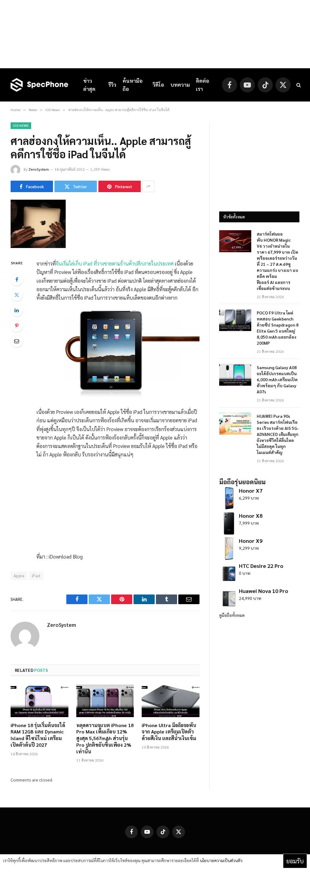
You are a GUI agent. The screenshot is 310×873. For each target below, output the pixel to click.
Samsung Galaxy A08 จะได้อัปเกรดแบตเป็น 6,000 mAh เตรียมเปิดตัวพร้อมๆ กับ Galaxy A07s (277, 379)
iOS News (21, 125)
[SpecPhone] (39, 84)
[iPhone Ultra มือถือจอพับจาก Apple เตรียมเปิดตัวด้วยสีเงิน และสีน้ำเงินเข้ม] (171, 701)
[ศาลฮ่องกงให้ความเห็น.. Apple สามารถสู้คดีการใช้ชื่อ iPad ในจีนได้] (38, 246)
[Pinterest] (17, 326)
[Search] (298, 85)
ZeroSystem (38, 169)
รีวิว (112, 84)
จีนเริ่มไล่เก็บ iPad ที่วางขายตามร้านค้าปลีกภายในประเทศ (114, 263)
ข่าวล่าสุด (89, 84)
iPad (36, 575)
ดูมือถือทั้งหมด (232, 615)
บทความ (180, 84)
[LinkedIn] (17, 310)
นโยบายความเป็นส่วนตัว (221, 860)
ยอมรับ (295, 861)
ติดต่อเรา (202, 84)
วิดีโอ (158, 84)
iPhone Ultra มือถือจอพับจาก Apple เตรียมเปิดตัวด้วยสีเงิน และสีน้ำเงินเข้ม (169, 732)
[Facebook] (17, 279)
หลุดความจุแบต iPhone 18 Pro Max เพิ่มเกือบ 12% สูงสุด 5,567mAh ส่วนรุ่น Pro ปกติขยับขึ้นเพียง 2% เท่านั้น (105, 738)
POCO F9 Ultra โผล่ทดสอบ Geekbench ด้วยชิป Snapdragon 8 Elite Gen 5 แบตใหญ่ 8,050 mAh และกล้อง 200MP (277, 328)
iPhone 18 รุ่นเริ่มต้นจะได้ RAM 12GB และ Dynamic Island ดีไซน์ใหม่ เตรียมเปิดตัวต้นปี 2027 (38, 735)
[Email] (17, 341)
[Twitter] (17, 295)
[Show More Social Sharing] (148, 186)
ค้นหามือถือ (133, 84)
